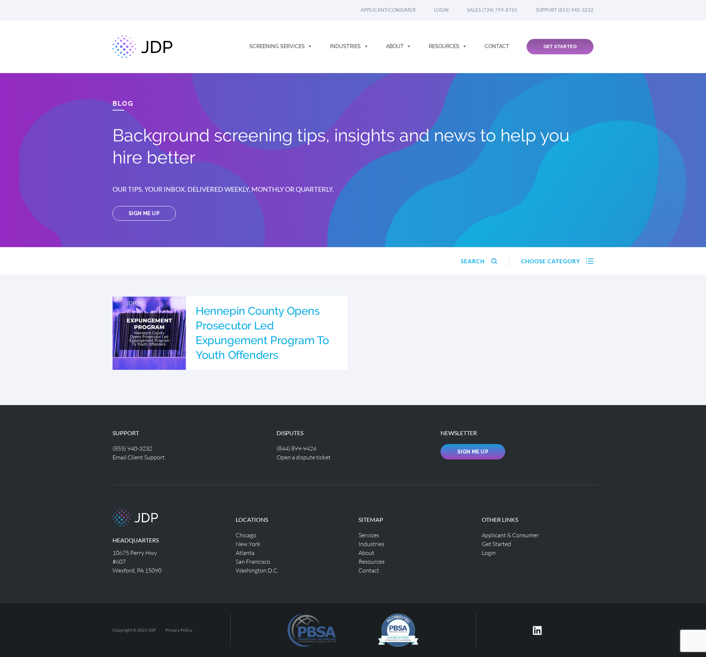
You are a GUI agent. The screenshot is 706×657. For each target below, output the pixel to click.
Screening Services (277, 46)
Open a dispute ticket (304, 457)
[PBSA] (398, 629)
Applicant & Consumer (510, 534)
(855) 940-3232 (132, 448)
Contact (497, 46)
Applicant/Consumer (388, 10)
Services (369, 534)
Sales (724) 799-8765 (492, 10)
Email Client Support (139, 457)
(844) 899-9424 (296, 448)
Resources (445, 46)
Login (441, 10)
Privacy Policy (178, 630)
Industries (346, 46)
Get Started (560, 46)
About (395, 46)
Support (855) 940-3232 (564, 10)
